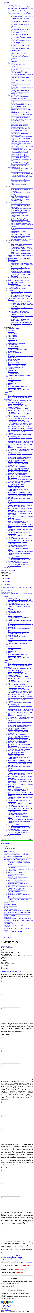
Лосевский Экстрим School (19, 108)
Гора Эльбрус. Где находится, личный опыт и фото (20, 319)
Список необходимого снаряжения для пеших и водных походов (19, 401)
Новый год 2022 (16, 32)
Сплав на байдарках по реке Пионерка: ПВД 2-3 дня (19, 153)
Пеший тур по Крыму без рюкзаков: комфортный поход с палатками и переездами (22, 189)
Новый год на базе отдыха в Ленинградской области (16, 486)
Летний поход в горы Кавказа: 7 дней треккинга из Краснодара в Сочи (21, 181)
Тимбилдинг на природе (18, 165)
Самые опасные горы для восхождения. (19, 524)
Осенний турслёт (16, 122)
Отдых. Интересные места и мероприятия (20, 356)
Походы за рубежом (13, 362)
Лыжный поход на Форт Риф (19, 218)
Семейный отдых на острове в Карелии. (20, 898)
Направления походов (10, 4)
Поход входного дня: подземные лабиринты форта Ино (20, 236)
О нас (6, 376)
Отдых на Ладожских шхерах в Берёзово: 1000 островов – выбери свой (20, 505)
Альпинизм (11, 330)
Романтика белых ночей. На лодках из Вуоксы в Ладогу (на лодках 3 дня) (21, 138)
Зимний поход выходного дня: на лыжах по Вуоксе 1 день (21, 105)
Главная (6, 2)
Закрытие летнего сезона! (18, 103)
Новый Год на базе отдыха (19, 52)
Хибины (10, 290)
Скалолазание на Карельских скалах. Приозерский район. (22, 147)
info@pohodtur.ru (6, 584)
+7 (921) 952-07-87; (6, 581)
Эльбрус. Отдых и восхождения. (17, 311)
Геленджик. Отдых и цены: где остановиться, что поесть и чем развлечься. (20, 448)
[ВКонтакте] (2, 1302)
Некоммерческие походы (15, 352)
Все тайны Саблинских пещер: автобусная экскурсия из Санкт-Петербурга (20, 205)
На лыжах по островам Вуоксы (20, 116)
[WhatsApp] (9, 1302)
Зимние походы (12, 340)
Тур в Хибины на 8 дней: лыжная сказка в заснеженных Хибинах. (21, 295)
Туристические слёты (14, 373)
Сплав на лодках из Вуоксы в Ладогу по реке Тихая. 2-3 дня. (20, 163)
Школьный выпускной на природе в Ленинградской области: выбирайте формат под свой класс (18, 564)
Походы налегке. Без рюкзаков (17, 364)
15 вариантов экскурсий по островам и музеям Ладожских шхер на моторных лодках (22, 18)
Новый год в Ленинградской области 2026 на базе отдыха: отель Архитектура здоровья (21, 119)
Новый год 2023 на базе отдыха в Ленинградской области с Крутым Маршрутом (18, 463)
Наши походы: (5, 843)
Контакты (11, 378)
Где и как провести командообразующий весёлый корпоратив (20, 435)
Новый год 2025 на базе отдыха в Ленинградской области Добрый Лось (19, 467)
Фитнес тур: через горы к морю (20, 172)
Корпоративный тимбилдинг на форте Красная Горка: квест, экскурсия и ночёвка (20, 211)
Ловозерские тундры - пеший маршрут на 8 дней (18, 912)
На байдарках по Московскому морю (22, 263)
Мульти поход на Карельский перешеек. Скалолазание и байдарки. (22, 113)
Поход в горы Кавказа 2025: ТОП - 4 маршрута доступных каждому (18, 521)
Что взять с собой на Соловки (16, 556)
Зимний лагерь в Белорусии (19, 31)
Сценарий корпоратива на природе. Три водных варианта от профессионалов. (20, 396)
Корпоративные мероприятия (16, 343)
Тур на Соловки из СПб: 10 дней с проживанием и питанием (18, 545)
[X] (7, 1302)
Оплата (6, 392)
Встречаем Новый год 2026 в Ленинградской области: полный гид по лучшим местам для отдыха (20, 418)
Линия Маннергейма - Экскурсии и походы (17, 910)
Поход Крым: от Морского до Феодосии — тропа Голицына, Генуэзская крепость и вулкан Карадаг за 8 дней (20, 198)
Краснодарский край (14, 167)
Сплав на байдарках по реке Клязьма (22, 272)
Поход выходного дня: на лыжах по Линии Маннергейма (21, 244)
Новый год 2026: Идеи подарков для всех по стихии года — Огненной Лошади (20, 480)
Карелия (10, 63)
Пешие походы (12, 357)
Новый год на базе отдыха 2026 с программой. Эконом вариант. (17, 483)
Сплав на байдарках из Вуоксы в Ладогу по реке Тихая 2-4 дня (21, 150)
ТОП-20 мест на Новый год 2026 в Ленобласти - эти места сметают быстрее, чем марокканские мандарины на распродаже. (20, 541)
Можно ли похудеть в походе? (17, 460)
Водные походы (12, 333)
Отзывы (10, 384)
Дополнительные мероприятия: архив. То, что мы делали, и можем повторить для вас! (20, 13)
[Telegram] (11, 1302)
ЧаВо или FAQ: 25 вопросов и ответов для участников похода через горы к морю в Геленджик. (20, 553)
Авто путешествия (13, 328)
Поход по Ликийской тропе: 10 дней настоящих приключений (18, 281)
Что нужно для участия (14, 380)
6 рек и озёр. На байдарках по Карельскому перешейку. (20, 97)
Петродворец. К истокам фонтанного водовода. (18, 54)
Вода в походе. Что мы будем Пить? (18, 408)
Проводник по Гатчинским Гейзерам (22, 239)
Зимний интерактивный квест (20, 29)
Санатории (11, 368)
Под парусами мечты (14, 359)
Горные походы (12, 335)
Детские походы (12, 336)
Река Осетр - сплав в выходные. (20, 271)
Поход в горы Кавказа (14, 519)
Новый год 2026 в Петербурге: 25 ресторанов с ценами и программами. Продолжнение (19, 476)
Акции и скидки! (13, 5)
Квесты (10, 341)
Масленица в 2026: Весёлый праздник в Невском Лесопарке (20, 220)
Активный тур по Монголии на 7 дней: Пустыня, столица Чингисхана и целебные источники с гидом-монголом (20, 8)
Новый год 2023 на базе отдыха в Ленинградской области (21, 38)
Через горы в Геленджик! (18, 184)
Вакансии (11, 381)
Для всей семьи (12, 338)
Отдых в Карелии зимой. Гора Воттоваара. (20, 258)
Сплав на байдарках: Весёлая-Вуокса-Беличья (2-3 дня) (20, 156)
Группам (6, 394)
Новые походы (12, 354)
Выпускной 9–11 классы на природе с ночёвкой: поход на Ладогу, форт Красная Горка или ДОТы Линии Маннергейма (20, 423)
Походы (6, 596)
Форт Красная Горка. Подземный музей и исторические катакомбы (21, 302)
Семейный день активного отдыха (21, 141)
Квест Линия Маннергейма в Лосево (22, 248)
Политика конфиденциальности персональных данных (17, 387)
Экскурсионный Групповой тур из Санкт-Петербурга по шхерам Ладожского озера (21, 91)
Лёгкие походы (12, 344)
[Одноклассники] (4, 1302)
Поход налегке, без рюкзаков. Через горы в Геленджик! (21, 169)
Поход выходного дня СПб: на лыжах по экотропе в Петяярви (20, 127)
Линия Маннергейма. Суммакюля (21, 253)
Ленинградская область (15, 202)
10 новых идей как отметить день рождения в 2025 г (18, 406)
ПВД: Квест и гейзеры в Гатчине (21, 234)
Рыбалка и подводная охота (16, 367)
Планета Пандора (13, 260)
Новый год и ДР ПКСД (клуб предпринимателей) (20, 49)
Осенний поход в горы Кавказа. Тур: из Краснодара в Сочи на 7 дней (22, 174)
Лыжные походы (13, 346)
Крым (9, 186)
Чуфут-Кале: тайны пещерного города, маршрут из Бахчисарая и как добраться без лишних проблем (19, 559)
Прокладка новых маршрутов (16, 365)
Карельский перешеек (14, 95)
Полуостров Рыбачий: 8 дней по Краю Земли (17, 918)
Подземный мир (12, 360)
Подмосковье (12, 261)
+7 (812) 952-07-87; (6, 578)
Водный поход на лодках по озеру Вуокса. (20, 869)
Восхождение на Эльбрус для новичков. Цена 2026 (20, 313)
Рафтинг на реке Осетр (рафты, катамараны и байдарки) (20, 268)
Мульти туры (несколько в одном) (18, 349)
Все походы (7, 937)
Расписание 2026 (9, 567)
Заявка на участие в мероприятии (11, 971)
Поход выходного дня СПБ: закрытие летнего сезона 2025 (20, 124)
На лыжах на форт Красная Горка (21, 223)
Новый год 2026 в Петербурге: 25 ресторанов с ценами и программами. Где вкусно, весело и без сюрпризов (20, 471)
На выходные (12, 351)
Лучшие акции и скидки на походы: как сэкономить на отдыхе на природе (19, 457)
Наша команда (12, 383)
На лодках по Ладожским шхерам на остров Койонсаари (22, 75)
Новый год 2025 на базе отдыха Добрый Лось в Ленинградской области (20, 45)
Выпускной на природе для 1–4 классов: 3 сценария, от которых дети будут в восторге (20, 431)
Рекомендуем (8, 399)
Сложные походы (13, 372)
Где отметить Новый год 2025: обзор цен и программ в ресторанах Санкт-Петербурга (20, 441)
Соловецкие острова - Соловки (17, 288)
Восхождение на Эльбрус (15, 404)
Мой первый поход (13, 348)
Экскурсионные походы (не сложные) (19, 375)
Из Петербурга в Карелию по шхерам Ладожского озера (20, 71)
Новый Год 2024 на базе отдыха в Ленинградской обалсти (21, 41)
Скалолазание (12, 370)
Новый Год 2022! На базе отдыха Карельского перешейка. (21, 35)
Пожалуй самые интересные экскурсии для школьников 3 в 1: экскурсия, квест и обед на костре (20, 513)
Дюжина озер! (15, 28)
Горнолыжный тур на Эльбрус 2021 (21, 322)
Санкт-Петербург (13, 284)
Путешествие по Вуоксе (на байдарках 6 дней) (19, 134)
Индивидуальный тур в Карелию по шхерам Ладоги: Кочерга (18, 451)
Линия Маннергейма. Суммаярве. (21, 247)
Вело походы (11, 332)
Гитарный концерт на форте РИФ (21, 208)
